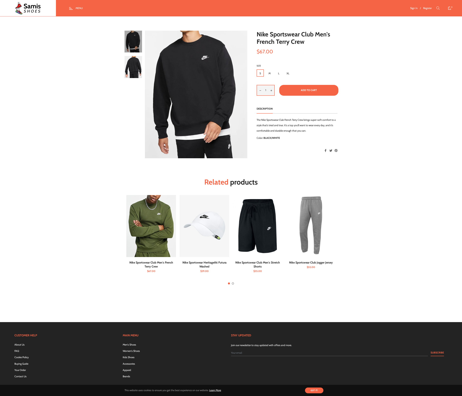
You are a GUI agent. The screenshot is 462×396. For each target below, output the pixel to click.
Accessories (129, 363)
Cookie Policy (21, 357)
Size (259, 65)
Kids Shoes (128, 357)
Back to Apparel (233, 305)
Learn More (215, 390)
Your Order (20, 370)
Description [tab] (265, 108)
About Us (19, 344)
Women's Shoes (131, 351)
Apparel (127, 370)
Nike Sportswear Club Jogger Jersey (311, 262)
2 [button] (233, 283)
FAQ (16, 351)
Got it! (314, 390)
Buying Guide (21, 363)
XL (288, 73)
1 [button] (229, 283)
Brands (126, 376)
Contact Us (20, 376)
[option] (151, 240)
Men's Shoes (129, 344)
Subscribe (437, 352)
